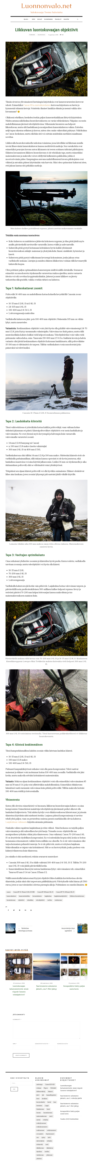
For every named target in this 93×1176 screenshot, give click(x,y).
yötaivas (39, 1158)
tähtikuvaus (40, 1148)
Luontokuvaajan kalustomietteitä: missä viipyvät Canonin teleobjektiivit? (71, 1088)
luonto (39, 1113)
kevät (49, 1102)
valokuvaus (58, 900)
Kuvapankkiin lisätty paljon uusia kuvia (70, 1112)
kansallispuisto (51, 1095)
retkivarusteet (51, 1130)
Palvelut (58, 19)
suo (38, 1137)
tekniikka (30, 900)
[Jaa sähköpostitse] (31, 910)
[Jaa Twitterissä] (14, 910)
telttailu (49, 1141)
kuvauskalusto (37, 896)
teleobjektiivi (40, 900)
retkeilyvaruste (41, 1123)
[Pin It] (19, 910)
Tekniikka (32, 34)
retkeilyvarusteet (42, 1127)
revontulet (40, 1134)
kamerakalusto (11, 896)
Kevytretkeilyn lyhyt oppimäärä (66, 928)
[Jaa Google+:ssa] (25, 910)
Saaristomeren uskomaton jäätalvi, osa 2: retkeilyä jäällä (71, 1097)
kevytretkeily (41, 1102)
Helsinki (53, 1088)
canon (8, 892)
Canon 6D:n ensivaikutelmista (37, 105)
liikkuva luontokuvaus (77, 896)
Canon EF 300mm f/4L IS (45, 892)
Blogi (26, 19)
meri (50, 1116)
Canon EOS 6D (50, 1084)
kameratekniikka (24, 896)
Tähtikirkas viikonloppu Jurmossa (26, 928)
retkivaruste (40, 1130)
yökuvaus (49, 1155)
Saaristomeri (50, 1134)
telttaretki (40, 1144)
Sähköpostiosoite (42, 1043)
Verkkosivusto (62, 1043)
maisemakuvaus (42, 1116)
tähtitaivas (50, 1148)
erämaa (39, 1088)
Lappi (47, 1105)
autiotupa (39, 1084)
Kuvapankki (48, 19)
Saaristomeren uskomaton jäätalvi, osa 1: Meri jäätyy (69, 1105)
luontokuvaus (11, 900)
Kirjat (39, 19)
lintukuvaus (40, 1109)
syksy (43, 1137)
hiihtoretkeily (41, 1091)
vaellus (49, 900)
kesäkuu (44, 1098)
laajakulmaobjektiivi (60, 896)
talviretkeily (40, 1141)
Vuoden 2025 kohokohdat (69, 1119)
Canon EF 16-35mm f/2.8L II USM (24, 892)
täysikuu (39, 1151)
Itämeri (50, 1091)
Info (33, 19)
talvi (49, 1137)
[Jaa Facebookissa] (8, 910)
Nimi (15, 1043)
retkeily (45, 1120)
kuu (55, 1102)
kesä (38, 1098)
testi (47, 1144)
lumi (48, 1109)
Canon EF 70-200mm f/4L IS (65, 892)
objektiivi (21, 900)
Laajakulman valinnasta (16, 822)
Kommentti (17, 1019)
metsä (38, 1120)
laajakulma (48, 896)
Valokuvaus (41, 34)
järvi (38, 1095)
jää (43, 1095)
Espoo (46, 1088)
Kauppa (66, 19)
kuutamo (39, 1105)
